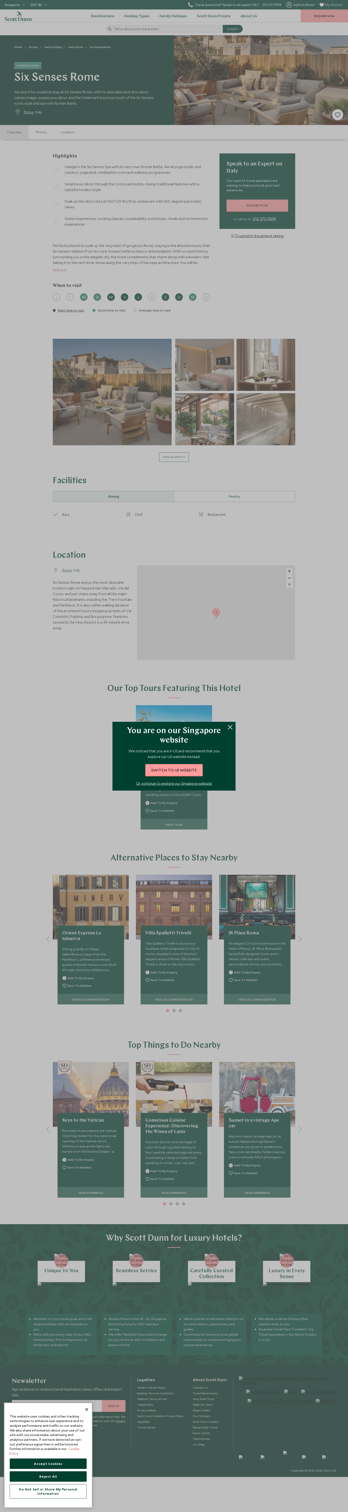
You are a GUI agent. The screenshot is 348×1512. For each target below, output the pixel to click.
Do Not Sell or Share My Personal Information (48, 1491)
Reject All (48, 1476)
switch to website (174, 769)
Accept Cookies (48, 1464)
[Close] (86, 1409)
